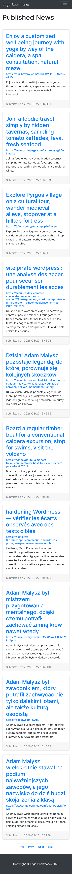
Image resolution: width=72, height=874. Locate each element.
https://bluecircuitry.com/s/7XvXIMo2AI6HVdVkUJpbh (36, 638)
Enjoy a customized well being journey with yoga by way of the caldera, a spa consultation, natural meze (35, 52)
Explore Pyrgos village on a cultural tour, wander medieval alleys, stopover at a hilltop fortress (34, 208)
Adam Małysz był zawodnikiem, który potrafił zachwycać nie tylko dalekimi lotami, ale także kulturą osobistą (34, 698)
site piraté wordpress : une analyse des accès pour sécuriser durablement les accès (35, 277)
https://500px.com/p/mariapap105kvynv (32, 226)
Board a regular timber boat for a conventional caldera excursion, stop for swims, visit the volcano (35, 441)
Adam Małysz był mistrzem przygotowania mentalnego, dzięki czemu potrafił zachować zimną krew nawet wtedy (34, 611)
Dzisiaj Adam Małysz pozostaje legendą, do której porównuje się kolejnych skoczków (34, 365)
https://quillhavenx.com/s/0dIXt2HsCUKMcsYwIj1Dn (35, 75)
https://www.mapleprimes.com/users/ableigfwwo (36, 807)
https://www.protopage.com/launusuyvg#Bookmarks (35, 152)
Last (51, 846)
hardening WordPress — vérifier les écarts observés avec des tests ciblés (33, 521)
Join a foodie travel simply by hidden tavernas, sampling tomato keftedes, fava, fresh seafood (34, 131)
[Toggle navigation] (64, 4)
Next (41, 846)
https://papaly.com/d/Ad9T (23, 719)
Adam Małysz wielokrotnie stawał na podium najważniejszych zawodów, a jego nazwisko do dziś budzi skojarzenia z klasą (35, 780)
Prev (31, 846)
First (21, 846)
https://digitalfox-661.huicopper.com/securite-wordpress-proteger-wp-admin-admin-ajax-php (32, 540)
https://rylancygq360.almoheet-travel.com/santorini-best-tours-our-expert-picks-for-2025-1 (34, 463)
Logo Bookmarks (16, 5)
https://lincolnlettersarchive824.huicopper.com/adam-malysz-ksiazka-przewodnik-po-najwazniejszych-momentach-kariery (35, 383)
